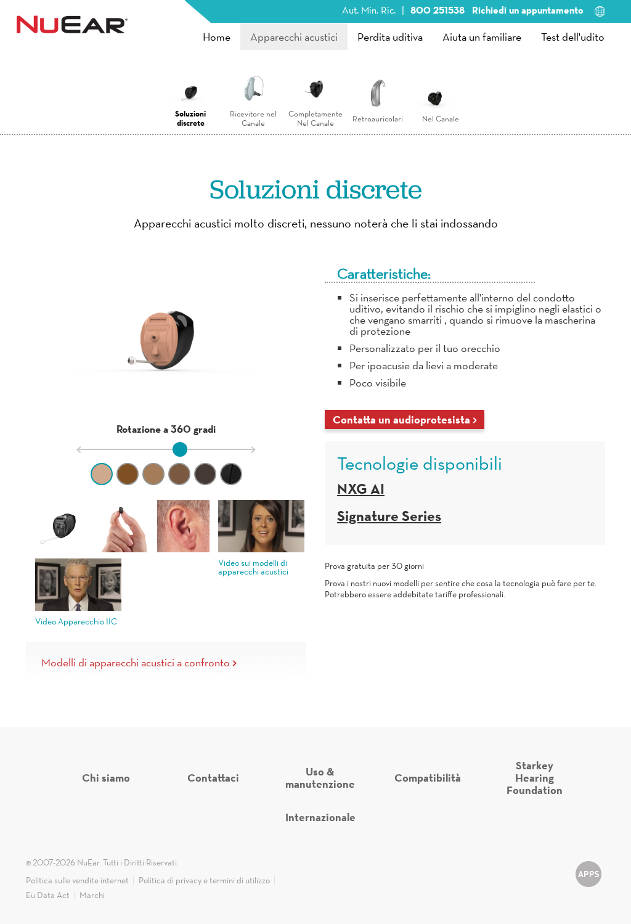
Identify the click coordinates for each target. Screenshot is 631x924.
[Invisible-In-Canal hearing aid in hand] (122, 526)
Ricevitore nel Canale (253, 118)
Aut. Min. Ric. (369, 10)
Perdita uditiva (390, 37)
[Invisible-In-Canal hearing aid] (61, 526)
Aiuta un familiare (481, 37)
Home (216, 37)
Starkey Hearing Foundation (535, 777)
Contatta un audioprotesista (401, 419)
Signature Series (389, 515)
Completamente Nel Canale (315, 118)
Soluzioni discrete (190, 118)
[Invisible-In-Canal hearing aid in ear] (183, 526)
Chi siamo (106, 778)
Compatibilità (427, 778)
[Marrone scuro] (205, 474)
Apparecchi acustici (294, 37)
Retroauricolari (377, 118)
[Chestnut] (127, 474)
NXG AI (361, 488)
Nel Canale (440, 118)
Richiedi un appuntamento (528, 10)
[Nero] (231, 474)
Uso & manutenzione (320, 777)
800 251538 (438, 10)
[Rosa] (102, 474)
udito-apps (588, 879)
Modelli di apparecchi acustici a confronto (135, 662)
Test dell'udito (573, 37)
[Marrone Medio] (179, 474)
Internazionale (320, 817)
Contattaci (213, 778)
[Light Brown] (153, 474)
